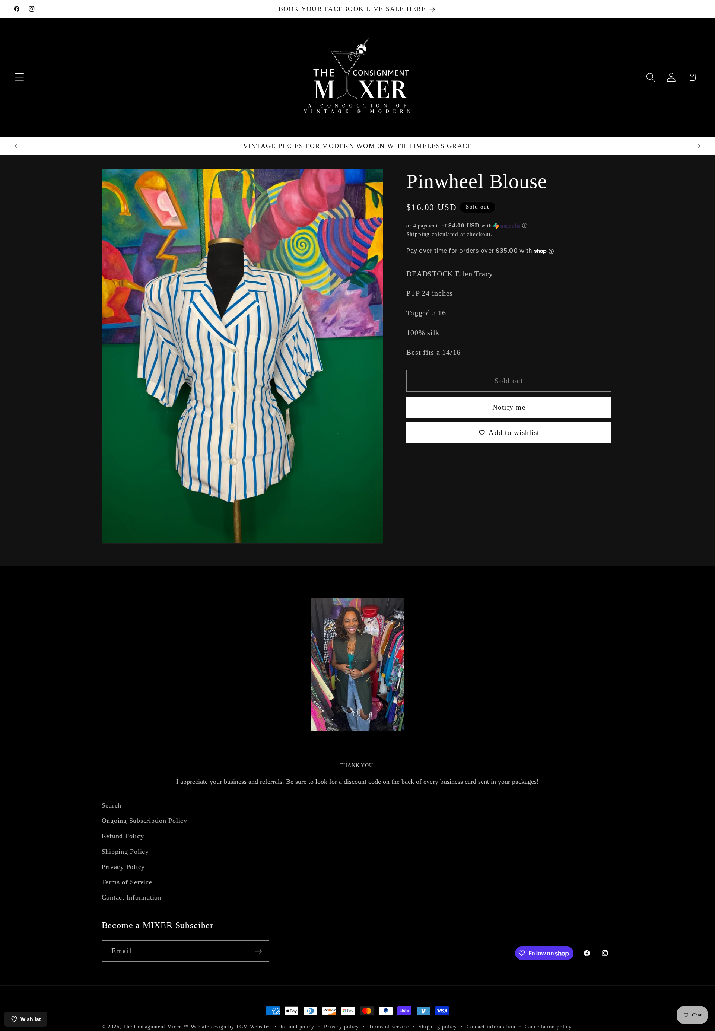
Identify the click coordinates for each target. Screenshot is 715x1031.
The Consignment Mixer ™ (156, 1027)
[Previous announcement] (16, 146)
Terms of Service (127, 882)
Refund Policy (123, 836)
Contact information (491, 1027)
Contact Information (132, 897)
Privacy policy (341, 1027)
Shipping (418, 234)
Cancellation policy (548, 1027)
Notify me (508, 407)
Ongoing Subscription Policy (144, 821)
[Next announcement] (699, 146)
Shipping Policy (125, 851)
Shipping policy (438, 1027)
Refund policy (297, 1027)
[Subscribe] (258, 951)
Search (112, 805)
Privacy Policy (123, 867)
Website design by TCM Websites (231, 1027)
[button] (19, 77)
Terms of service (389, 1027)
